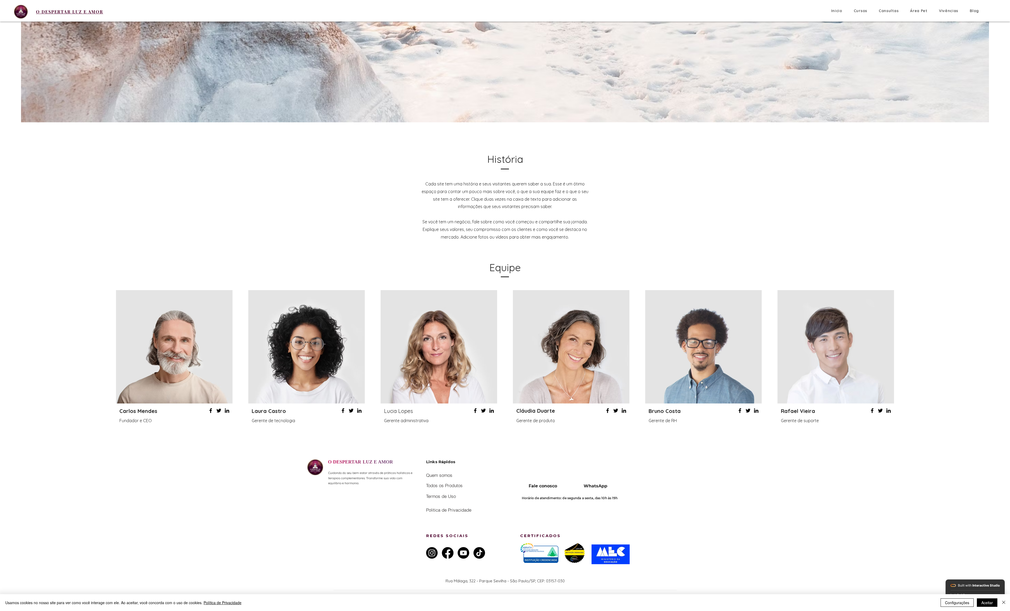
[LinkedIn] (227, 410)
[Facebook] (211, 410)
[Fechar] (1004, 602)
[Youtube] (463, 553)
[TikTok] (479, 553)
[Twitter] (219, 410)
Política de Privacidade (222, 602)
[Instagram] (432, 553)
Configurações (957, 602)
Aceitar (987, 602)
